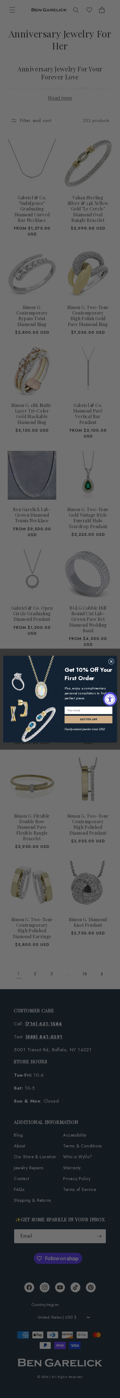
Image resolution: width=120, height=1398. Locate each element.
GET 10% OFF (88, 719)
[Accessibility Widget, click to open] (110, 699)
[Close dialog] (111, 661)
